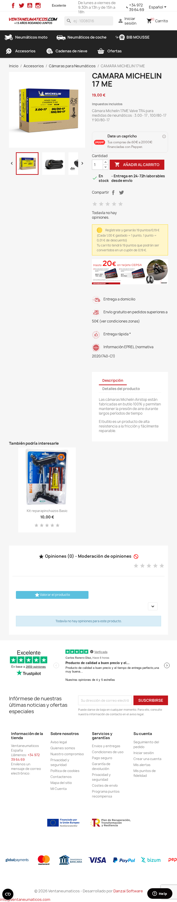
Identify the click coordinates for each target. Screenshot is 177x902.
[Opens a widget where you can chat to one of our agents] (159, 894)
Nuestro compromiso (67, 754)
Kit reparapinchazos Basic (47, 511)
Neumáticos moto (31, 37)
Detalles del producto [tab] (121, 388)
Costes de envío (105, 785)
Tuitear (121, 192)
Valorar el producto (52, 595)
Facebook (13, 5)
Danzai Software (128, 891)
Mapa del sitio (61, 782)
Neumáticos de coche (87, 37)
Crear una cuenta (147, 759)
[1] (94, 204)
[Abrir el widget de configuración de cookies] (7, 894)
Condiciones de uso (108, 752)
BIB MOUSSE (138, 37)
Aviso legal (58, 742)
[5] (120, 204)
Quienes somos (62, 748)
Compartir (113, 192)
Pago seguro (102, 758)
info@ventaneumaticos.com (25, 899)
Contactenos (61, 777)
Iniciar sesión (143, 753)
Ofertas (114, 51)
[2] (101, 204)
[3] (107, 204)
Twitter (21, 5)
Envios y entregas (106, 746)
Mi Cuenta (58, 788)
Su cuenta (142, 733)
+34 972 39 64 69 (136, 7)
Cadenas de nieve (71, 51)
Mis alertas (141, 765)
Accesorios (25, 51)
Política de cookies (65, 771)
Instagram (38, 5)
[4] (114, 204)
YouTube (29, 5)
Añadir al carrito (137, 164)
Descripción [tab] (112, 380)
